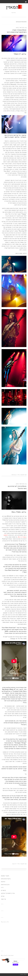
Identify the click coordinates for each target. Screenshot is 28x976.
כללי (18, 474)
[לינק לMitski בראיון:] (14, 509)
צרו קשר (3, 899)
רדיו (2, 887)
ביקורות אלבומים (6, 879)
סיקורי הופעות (5, 876)
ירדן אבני (14, 864)
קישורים (3, 890)
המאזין (12, 7)
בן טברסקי (13, 474)
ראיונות (3, 882)
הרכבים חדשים (5, 884)
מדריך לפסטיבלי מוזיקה (8, 893)
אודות (2, 896)
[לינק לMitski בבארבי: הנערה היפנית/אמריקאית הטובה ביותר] (14, 51)
